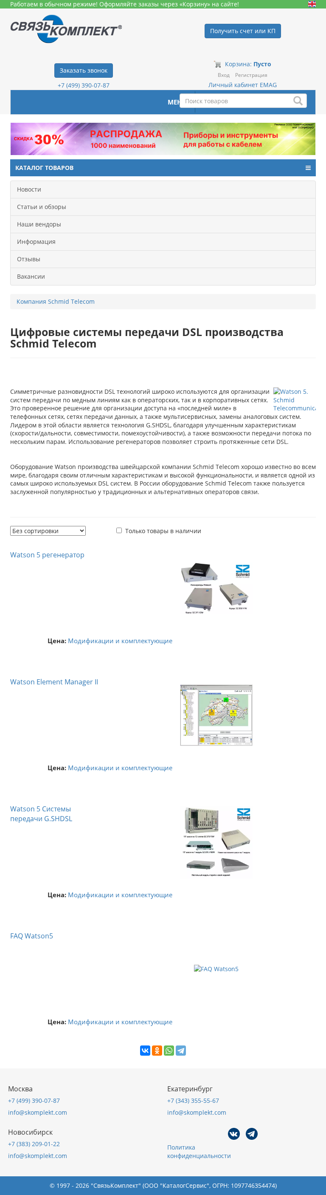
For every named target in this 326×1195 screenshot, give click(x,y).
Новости (29, 189)
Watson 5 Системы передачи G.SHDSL (41, 813)
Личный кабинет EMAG (242, 85)
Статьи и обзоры (41, 207)
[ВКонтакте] (145, 1050)
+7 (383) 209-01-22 (34, 1144)
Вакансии (31, 276)
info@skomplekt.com (37, 1112)
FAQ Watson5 (31, 936)
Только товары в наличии (163, 531)
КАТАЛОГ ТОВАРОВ (44, 168)
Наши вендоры (39, 224)
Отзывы (28, 259)
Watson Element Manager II (54, 681)
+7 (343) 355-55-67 (193, 1100)
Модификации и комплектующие (120, 640)
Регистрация (251, 75)
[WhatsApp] (169, 1050)
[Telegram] (181, 1050)
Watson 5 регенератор (47, 554)
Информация (36, 241)
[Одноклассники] (157, 1050)
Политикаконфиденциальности (199, 1151)
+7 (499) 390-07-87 (84, 85)
